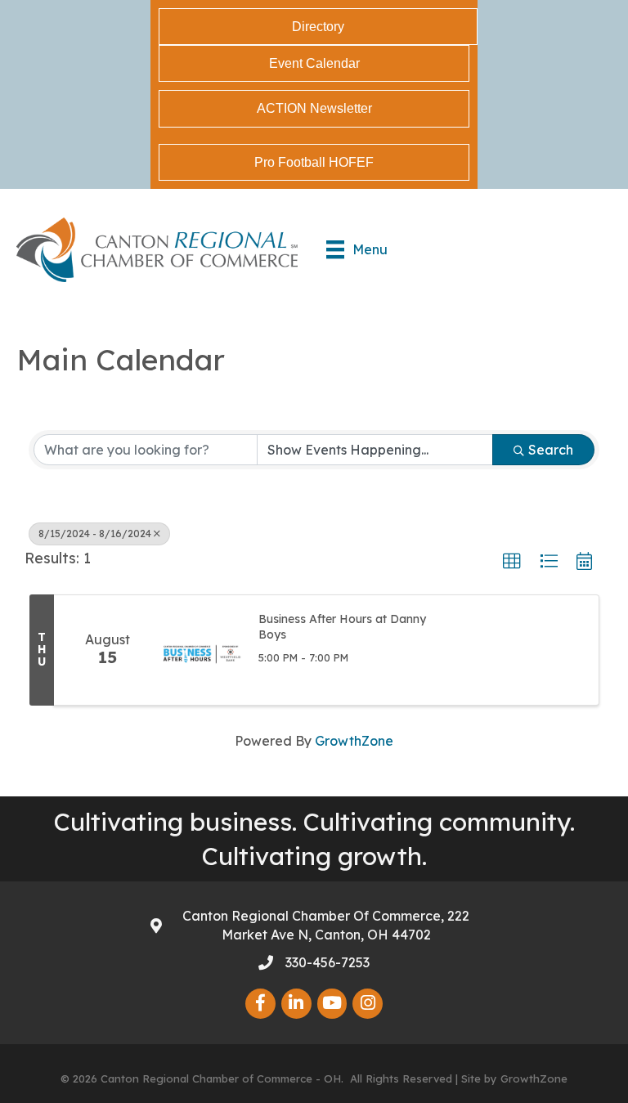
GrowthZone (354, 741)
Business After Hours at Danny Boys (342, 627)
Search (550, 450)
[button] (512, 561)
